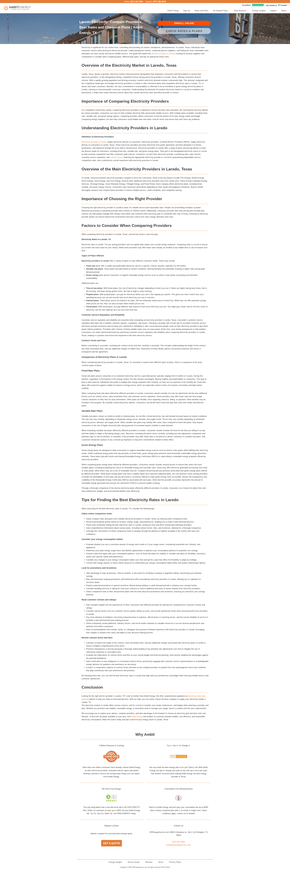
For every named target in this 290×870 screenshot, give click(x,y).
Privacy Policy (175, 862)
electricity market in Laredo (162, 53)
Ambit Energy (173, 11)
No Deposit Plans (220, 11)
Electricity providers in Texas (94, 142)
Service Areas (134, 862)
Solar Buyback (240, 11)
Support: (155, 1)
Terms (160, 862)
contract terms (116, 157)
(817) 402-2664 (136, 1)
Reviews (148, 862)
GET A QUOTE (111, 843)
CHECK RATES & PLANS (184, 31)
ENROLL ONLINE (184, 23)
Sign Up (186, 11)
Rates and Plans (201, 11)
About (283, 11)
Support (273, 11)
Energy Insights (259, 11)
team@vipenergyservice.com (178, 845)
